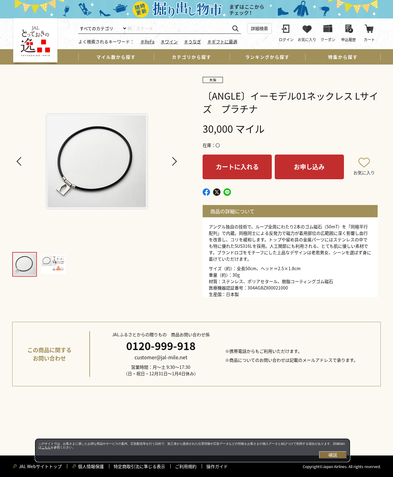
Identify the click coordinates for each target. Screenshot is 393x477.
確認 (333, 454)
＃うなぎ (192, 41)
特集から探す (343, 57)
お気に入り (364, 172)
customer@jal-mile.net (160, 357)
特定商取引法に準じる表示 (139, 466)
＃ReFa (147, 41)
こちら (46, 447)
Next (173, 161)
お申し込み (309, 166)
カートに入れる (237, 166)
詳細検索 (259, 28)
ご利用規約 (185, 466)
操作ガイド (217, 466)
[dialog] (192, 450)
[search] (235, 28)
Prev (20, 161)
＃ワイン (169, 41)
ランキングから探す (267, 57)
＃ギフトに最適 (222, 41)
